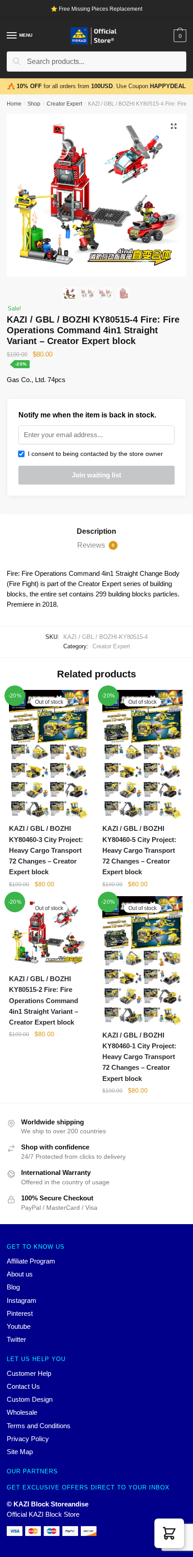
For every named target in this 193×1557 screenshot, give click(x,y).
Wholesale (22, 1412)
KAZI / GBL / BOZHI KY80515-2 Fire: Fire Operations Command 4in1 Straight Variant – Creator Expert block (43, 1000)
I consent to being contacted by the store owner (93, 453)
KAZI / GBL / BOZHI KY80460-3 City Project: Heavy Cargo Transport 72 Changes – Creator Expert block (46, 850)
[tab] (96, 531)
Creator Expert (64, 104)
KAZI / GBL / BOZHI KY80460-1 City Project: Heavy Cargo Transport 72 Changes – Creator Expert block (139, 1056)
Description (96, 531)
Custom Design (30, 1399)
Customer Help (29, 1373)
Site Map (20, 1451)
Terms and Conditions (38, 1425)
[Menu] (12, 35)
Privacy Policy (28, 1438)
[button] (169, 1533)
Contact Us (23, 1386)
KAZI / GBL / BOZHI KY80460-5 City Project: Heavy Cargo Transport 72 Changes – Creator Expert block (139, 850)
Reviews (95, 545)
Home (14, 104)
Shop (33, 104)
